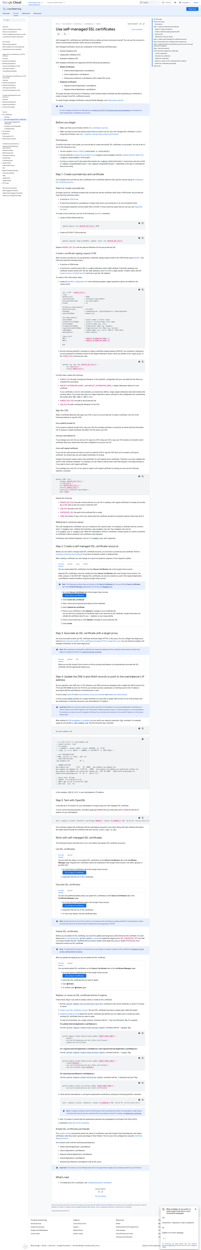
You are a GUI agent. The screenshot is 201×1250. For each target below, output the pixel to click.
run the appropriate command (82, 938)
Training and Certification (124, 1237)
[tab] (61, 563)
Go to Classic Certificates (74, 595)
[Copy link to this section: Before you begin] (77, 122)
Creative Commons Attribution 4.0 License (108, 1205)
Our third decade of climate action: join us (86, 1245)
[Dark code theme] (139, 223)
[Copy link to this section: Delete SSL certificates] (80, 931)
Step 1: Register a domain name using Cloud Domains (99, 134)
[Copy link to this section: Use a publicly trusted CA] (77, 423)
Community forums (79, 1223)
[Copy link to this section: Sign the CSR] (70, 410)
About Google (35, 1245)
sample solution (65, 1133)
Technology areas (34, 2)
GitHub (118, 1223)
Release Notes (78, 1230)
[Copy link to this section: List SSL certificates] (77, 849)
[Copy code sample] (142, 223)
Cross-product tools (54, 2)
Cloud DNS (71, 695)
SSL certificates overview (98, 128)
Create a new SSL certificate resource (74, 1010)
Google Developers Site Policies (85, 1207)
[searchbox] (14, 20)
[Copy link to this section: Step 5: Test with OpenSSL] (87, 800)
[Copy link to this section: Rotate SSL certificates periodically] (92, 1129)
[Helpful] (140, 23)
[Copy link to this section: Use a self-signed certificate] (80, 448)
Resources (37, 13)
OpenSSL (97, 214)
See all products (36, 1223)
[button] (13, 49)
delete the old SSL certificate (91, 652)
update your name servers (117, 695)
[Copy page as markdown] (65, 34)
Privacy (44, 1245)
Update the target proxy (68, 1014)
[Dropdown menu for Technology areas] (43, 2)
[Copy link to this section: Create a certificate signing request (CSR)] (98, 253)
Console (168, 2)
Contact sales (35, 1233)
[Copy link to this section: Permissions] (69, 140)
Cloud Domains (83, 695)
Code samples (120, 1230)
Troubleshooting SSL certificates (100, 1183)
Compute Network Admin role (133, 155)
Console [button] (61, 564)
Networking (77, 24)
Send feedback (137, 29)
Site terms (51, 1245)
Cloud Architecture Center (124, 1233)
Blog (159, 1223)
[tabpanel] (100, 596)
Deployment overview (115, 100)
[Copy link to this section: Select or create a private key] (86, 188)
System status (78, 1233)
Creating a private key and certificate (69, 554)
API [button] (77, 659)
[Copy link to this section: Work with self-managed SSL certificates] (104, 838)
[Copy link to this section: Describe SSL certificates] (82, 885)
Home (57, 24)
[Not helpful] (143, 23)
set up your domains (97, 695)
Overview (6, 13)
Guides (16, 13)
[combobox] (149, 2)
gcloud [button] (70, 564)
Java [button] (77, 564)
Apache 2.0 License (57, 1207)
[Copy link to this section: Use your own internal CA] (77, 436)
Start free (192, 9)
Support (76, 1227)
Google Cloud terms (63, 1245)
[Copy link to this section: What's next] (71, 1177)
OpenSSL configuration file (77, 282)
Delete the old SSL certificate (78, 1123)
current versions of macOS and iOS (73, 273)
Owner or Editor (78, 151)
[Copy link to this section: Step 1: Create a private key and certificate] (106, 174)
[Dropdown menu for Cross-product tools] (64, 2)
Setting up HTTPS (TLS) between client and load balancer (112, 110)
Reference (26, 13)
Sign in (196, 2)
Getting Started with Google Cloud (127, 1227)
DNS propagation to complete (79, 720)
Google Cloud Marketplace (39, 1230)
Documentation (67, 24)
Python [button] (85, 564)
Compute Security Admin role (84, 155)
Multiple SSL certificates (134, 1113)
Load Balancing (14, 9)
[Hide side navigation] (25, 1246)
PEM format (74, 199)
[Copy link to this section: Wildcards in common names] (86, 522)
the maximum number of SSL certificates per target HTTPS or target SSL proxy (92, 641)
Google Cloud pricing (37, 1227)
